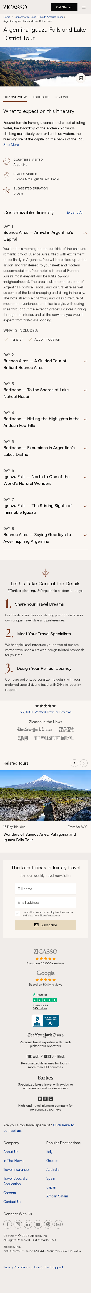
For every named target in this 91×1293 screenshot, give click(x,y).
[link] (45, 808)
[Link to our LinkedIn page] (28, 1224)
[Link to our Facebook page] (7, 1224)
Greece (52, 1160)
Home (6, 16)
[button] (45, 285)
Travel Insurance (16, 1169)
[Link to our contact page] (58, 1224)
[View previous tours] (74, 763)
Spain (50, 1178)
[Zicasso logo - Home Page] (15, 7)
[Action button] (84, 7)
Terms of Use (30, 1267)
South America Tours (51, 16)
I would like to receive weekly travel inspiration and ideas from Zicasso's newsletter (48, 913)
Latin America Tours (25, 16)
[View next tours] (84, 763)
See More (11, 144)
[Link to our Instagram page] (18, 1224)
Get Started (64, 7)
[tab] (15, 97)
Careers (9, 1192)
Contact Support (51, 1267)
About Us (10, 1151)
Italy (49, 1151)
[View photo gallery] (81, 78)
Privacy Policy (12, 1267)
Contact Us (12, 1201)
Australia (52, 1169)
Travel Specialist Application (15, 1181)
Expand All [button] (75, 212)
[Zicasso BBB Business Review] (45, 1021)
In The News (13, 1160)
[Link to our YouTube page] (38, 1224)
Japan (51, 1187)
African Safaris (57, 1196)
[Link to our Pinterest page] (48, 1224)
